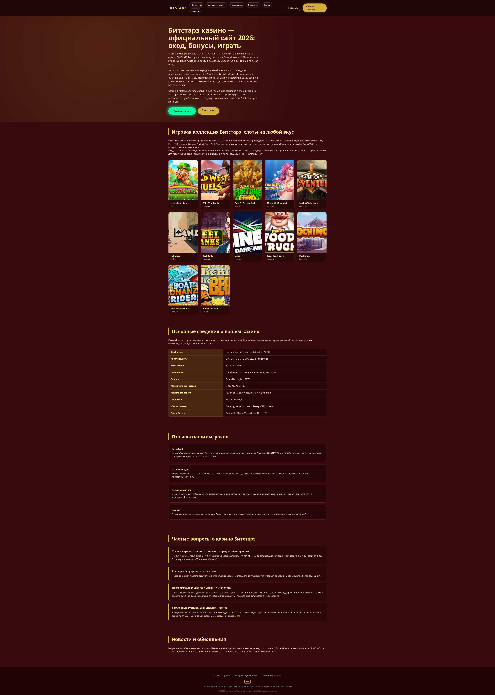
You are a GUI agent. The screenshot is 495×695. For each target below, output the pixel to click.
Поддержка (253, 5)
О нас (216, 675)
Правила (227, 675)
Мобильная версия (216, 5)
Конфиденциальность (246, 675)
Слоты (267, 5)
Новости (195, 11)
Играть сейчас (182, 111)
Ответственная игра (271, 675)
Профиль (293, 7)
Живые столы (236, 5)
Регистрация (209, 110)
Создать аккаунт (310, 8)
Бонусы (197, 5)
